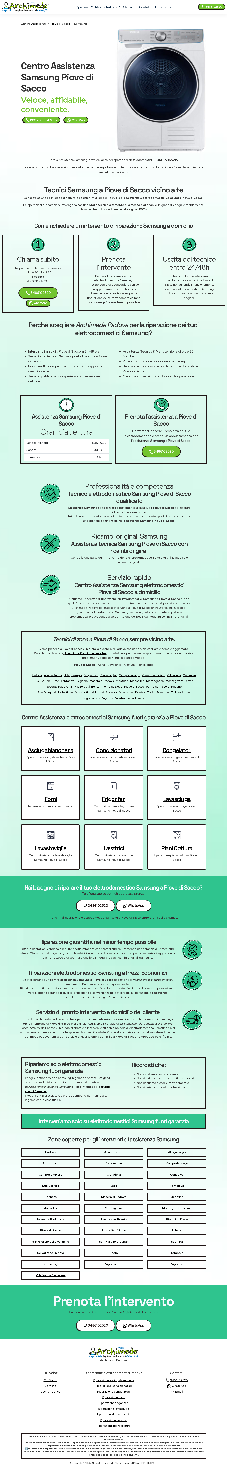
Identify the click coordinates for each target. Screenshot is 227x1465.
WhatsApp (78, 119)
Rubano (176, 686)
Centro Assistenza (33, 24)
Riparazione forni (113, 1397)
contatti (145, 7)
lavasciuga (177, 799)
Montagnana (155, 681)
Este (56, 681)
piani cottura (176, 848)
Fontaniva (67, 681)
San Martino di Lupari (89, 692)
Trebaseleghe (180, 692)
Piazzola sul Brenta (87, 686)
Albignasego (73, 675)
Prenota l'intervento (43, 119)
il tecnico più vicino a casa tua (86, 653)
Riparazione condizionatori (113, 1386)
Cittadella (174, 675)
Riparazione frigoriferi (113, 1403)
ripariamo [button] (83, 7)
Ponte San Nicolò (157, 686)
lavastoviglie (50, 848)
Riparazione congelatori (113, 1391)
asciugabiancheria (50, 750)
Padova (37, 675)
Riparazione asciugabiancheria (113, 1380)
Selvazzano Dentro (132, 692)
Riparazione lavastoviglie (114, 1414)
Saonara (111, 692)
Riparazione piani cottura (114, 1426)
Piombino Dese (112, 686)
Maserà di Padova (102, 681)
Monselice (137, 681)
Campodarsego (129, 675)
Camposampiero (153, 675)
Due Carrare (42, 681)
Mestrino (122, 681)
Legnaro (82, 681)
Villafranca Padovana (129, 698)
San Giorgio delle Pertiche (55, 692)
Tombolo (163, 692)
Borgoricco (91, 675)
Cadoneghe (108, 675)
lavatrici (114, 848)
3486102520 (213, 6)
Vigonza (107, 698)
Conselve (189, 675)
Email (179, 1391)
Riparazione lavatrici (113, 1420)
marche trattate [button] (106, 7)
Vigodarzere (91, 698)
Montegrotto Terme (179, 681)
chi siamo (129, 7)
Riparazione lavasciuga (113, 1409)
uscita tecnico (163, 7)
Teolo (151, 692)
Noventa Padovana (59, 686)
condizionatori (114, 750)
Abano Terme (53, 675)
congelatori (177, 750)
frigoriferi (113, 799)
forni (51, 799)
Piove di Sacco (60, 24)
